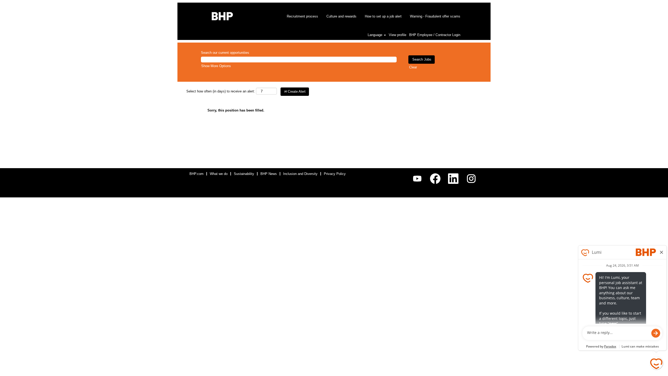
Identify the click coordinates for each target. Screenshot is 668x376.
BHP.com (196, 174)
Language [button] (375, 35)
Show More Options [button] (216, 66)
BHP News (268, 174)
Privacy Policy (335, 174)
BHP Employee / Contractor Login (434, 35)
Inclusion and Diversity (300, 174)
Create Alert (296, 91)
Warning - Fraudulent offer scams (435, 16)
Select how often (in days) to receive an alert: (220, 91)
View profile (397, 35)
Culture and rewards (341, 16)
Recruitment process (302, 16)
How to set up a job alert (383, 16)
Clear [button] (413, 67)
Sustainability (244, 174)
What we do (219, 174)
